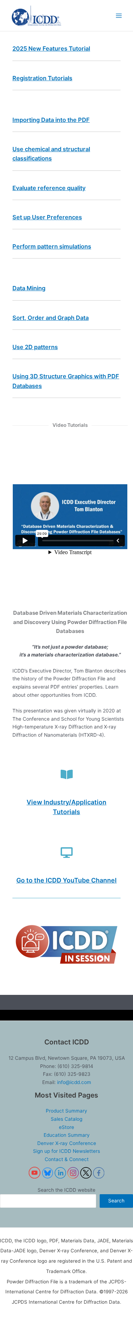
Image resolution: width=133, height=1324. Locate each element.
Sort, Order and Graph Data (50, 317)
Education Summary (67, 1135)
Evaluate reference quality (48, 187)
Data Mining (28, 288)
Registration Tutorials (42, 78)
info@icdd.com (74, 1082)
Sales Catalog (66, 1119)
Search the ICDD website (66, 1190)
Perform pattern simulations (51, 246)
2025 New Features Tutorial (51, 48)
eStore (66, 1127)
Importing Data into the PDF (51, 119)
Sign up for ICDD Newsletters (66, 1151)
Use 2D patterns (35, 347)
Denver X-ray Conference (66, 1143)
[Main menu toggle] (119, 15)
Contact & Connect (67, 1159)
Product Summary (66, 1111)
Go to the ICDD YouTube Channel (66, 880)
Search (116, 1200)
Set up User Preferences (47, 217)
